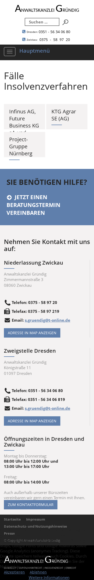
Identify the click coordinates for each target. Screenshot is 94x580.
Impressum (35, 519)
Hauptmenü (34, 50)
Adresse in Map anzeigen (32, 332)
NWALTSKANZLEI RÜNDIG (47, 10)
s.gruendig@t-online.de (47, 320)
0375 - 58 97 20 (48, 39)
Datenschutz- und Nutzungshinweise (35, 526)
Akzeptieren (14, 572)
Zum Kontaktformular (31, 504)
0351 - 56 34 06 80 (48, 31)
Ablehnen (38, 572)
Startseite (12, 519)
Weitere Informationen (49, 577)
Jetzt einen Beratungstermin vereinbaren (33, 204)
